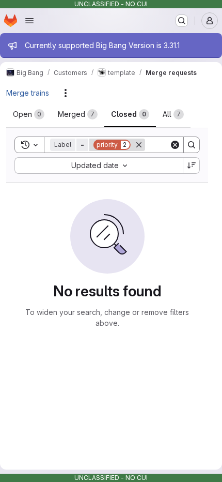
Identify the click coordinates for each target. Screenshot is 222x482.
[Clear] (175, 145)
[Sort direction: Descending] (191, 165)
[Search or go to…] (182, 20)
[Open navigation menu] (29, 20)
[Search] (191, 145)
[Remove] (139, 145)
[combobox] (98, 165)
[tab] (28, 114)
